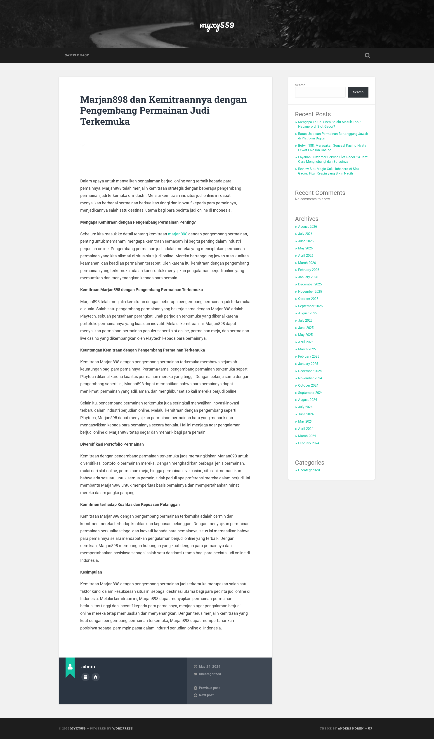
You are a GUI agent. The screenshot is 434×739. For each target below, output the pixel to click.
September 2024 (310, 393)
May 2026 (305, 248)
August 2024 (307, 400)
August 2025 (307, 313)
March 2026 (307, 263)
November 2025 (310, 291)
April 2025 (305, 342)
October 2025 (308, 299)
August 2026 (307, 227)
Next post (206, 695)
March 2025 (307, 349)
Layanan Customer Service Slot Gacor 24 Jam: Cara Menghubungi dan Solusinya (333, 159)
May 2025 (305, 335)
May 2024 (305, 421)
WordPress (122, 728)
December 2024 (310, 371)
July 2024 (305, 407)
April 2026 (305, 256)
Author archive (85, 677)
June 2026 (306, 241)
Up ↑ (371, 728)
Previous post (209, 688)
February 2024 (308, 443)
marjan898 (177, 234)
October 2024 (308, 385)
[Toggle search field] (367, 55)
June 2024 (306, 414)
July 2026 (305, 234)
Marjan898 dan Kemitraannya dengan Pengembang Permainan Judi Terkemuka (163, 110)
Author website (96, 677)
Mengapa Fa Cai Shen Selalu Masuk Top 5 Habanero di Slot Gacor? (329, 124)
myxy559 (217, 24)
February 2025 (308, 356)
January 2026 (308, 277)
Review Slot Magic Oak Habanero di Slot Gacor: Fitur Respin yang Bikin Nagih (328, 171)
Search (300, 85)
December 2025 (310, 284)
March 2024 (307, 436)
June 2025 (306, 328)
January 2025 (308, 364)
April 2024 (305, 429)
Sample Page (77, 55)
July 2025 (305, 320)
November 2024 (310, 378)
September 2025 (310, 306)
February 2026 (308, 270)
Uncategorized (210, 674)
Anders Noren (351, 728)
